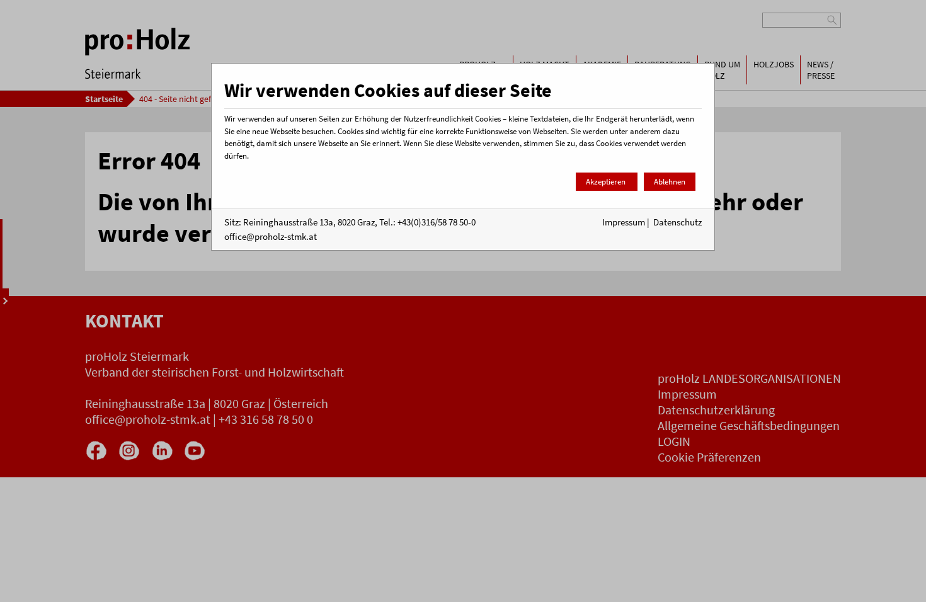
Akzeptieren (606, 181)
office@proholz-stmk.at (270, 236)
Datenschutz (677, 222)
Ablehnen (669, 181)
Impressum (623, 222)
